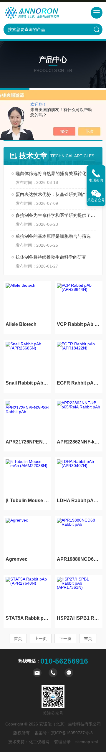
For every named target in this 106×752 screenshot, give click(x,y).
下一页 (65, 638)
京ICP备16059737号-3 (72, 732)
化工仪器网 (39, 741)
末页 (88, 638)
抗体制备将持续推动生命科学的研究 (51, 257)
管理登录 (62, 741)
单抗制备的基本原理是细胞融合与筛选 (53, 236)
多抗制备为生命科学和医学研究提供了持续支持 (56, 215)
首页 (18, 638)
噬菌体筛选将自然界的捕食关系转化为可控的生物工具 (56, 173)
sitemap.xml (86, 741)
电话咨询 (96, 180)
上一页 (40, 638)
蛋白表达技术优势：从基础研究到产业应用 (56, 194)
